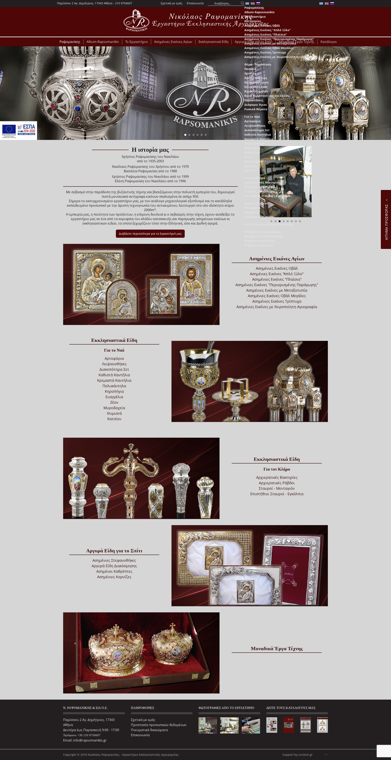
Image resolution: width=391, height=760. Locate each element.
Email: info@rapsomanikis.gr (85, 740)
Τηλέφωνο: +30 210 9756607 (81, 735)
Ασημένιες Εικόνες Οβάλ (262, 25)
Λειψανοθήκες (254, 126)
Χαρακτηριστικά (256, 203)
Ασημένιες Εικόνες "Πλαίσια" (265, 34)
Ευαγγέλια (251, 152)
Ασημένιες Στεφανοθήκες (262, 232)
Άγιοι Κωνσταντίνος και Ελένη (266, 96)
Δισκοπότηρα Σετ (257, 130)
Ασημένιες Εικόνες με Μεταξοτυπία (270, 43)
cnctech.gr (305, 755)
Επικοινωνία (195, 3)
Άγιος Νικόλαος (255, 87)
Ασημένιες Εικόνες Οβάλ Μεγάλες (268, 48)
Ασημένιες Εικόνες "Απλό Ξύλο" (267, 30)
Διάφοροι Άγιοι (255, 105)
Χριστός (250, 73)
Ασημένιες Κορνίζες (258, 245)
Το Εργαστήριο (255, 17)
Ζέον (247, 157)
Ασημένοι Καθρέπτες (259, 241)
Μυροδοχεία (253, 161)
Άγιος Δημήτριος (256, 82)
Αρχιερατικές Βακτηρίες (262, 182)
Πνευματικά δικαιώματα (149, 730)
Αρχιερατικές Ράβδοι (259, 187)
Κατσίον (250, 170)
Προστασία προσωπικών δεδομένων (159, 725)
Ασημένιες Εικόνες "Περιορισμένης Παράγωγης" (279, 39)
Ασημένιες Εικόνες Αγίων (276, 258)
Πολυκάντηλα (254, 143)
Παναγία (250, 69)
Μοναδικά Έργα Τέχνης (277, 648)
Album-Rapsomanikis (259, 12)
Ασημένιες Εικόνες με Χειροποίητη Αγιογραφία (278, 57)
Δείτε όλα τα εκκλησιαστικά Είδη (268, 224)
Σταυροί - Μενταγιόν (259, 191)
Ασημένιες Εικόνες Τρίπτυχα (265, 52)
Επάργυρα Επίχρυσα (258, 217)
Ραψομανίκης (254, 8)
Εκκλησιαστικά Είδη (114, 340)
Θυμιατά (250, 166)
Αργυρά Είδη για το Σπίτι (114, 550)
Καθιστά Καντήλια (257, 134)
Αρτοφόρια (252, 121)
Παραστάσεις (253, 100)
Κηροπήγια (252, 148)
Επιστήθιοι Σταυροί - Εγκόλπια (267, 196)
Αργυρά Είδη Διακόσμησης (263, 236)
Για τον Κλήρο (254, 178)
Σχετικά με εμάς (171, 3)
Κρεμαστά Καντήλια (258, 139)
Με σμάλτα (252, 208)
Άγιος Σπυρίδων (256, 91)
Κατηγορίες (252, 21)
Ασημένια (251, 212)
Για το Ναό (252, 117)
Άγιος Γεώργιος (255, 78)
